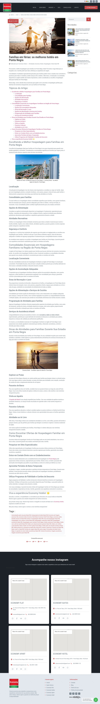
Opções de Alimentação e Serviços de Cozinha (28, 111)
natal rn (17, 529)
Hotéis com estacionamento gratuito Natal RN (39, 524)
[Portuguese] (88, 1)
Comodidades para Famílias (23, 95)
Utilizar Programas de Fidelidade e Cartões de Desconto (31, 137)
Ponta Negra (52, 459)
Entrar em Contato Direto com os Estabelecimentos (30, 133)
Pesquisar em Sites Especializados (25, 131)
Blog (59, 7)
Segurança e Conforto (21, 101)
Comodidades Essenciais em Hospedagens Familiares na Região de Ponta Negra (35, 103)
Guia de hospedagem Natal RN (52, 518)
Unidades (51, 7)
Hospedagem (47, 64)
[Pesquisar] (88, 19)
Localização (18, 93)
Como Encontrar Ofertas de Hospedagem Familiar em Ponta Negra (31, 129)
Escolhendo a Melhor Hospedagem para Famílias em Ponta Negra (31, 91)
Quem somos (42, 7)
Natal (13, 529)
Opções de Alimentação (22, 97)
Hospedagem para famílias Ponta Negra (33, 522)
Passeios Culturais (20, 125)
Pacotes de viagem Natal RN (31, 529)
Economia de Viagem (53, 515)
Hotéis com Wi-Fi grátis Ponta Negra (32, 525)
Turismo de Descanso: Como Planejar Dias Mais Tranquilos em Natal (82, 41)
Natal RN (56, 64)
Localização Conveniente (22, 105)
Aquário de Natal (15, 399)
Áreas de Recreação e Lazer (23, 109)
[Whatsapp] (25, 618)
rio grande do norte (20, 531)
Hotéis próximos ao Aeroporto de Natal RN (24, 527)
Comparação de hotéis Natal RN (39, 515)
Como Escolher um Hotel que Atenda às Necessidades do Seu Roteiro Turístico (82, 51)
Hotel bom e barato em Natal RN (54, 527)
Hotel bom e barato (41, 527)
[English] (85, 1)
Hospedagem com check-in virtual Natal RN (23, 520)
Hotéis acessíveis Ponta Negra (52, 522)
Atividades (31, 64)
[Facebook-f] (91, 1)
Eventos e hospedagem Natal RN (34, 518)
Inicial (34, 7)
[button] (29, 541)
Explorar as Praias (20, 119)
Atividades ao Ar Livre (21, 127)
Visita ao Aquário (20, 123)
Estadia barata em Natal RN (19, 518)
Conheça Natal (67, 7)
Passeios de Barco (20, 121)
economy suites (57, 517)
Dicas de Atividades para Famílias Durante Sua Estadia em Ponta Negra (32, 117)
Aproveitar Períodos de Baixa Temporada (27, 135)
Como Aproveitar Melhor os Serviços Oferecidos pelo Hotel (82, 61)
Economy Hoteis (39, 64)
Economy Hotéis (59, 501)
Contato (76, 7)
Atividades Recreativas (21, 99)
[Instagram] (94, 1)
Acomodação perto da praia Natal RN (21, 515)
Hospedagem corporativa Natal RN (43, 520)
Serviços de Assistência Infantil (24, 115)
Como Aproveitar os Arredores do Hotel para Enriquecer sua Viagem (82, 30)
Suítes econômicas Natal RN (32, 531)
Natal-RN (21, 529)
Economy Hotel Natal (32, 517)
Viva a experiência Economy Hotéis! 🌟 (23, 139)
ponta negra (43, 529)
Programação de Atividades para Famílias (27, 113)
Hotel (52, 64)
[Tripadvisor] (97, 1)
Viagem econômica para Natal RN (20, 532)
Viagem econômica (56, 531)
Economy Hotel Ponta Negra (45, 517)
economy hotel (22, 517)
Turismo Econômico (46, 531)
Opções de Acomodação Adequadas (25, 107)
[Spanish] (86, 1)
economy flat (15, 517)
